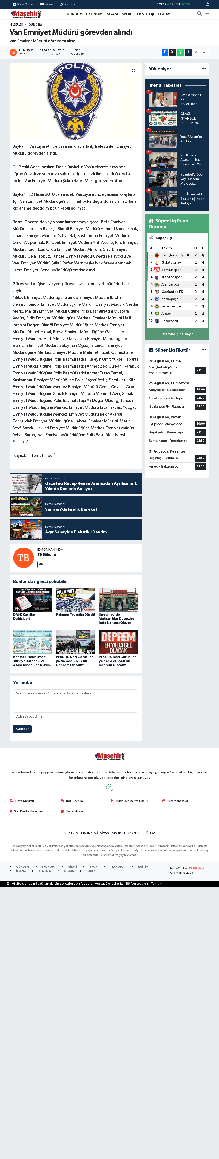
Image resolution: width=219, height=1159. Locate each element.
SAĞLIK (68, 871)
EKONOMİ (95, 14)
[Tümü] (204, 69)
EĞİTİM (164, 14)
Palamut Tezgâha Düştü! (75, 614)
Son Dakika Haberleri (28, 811)
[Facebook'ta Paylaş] (165, 52)
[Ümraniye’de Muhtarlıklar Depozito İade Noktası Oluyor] (118, 600)
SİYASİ (112, 14)
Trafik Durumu (74, 800)
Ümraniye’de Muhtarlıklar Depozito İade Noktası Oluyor (116, 618)
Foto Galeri (25, 4)
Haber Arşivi (74, 811)
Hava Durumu (24, 800)
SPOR (126, 14)
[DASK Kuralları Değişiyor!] (32, 600)
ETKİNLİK (44, 871)
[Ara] (199, 14)
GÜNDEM (75, 14)
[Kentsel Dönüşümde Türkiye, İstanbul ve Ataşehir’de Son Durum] (32, 642)
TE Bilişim (46, 555)
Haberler (16, 24)
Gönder (22, 729)
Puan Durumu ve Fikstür (132, 800)
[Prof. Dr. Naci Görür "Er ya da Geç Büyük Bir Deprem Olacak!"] (75, 642)
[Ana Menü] (207, 14)
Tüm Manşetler (177, 800)
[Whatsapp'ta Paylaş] (180, 52)
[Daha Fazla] (188, 52)
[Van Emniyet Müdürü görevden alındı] (76, 101)
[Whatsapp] (109, 787)
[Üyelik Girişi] (206, 4)
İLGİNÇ (21, 871)
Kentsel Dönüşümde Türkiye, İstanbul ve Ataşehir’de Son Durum (32, 661)
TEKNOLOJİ (144, 14)
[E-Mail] (40, 564)
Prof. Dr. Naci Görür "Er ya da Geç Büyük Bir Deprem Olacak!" (74, 661)
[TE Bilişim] (23, 557)
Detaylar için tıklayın (177, 334)
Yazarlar (70, 4)
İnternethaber (41, 455)
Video (49, 4)
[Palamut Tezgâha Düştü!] (75, 600)
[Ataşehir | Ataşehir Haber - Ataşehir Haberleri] (26, 13)
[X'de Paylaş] (172, 52)
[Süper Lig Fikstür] (204, 350)
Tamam (156, 884)
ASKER (91, 871)
